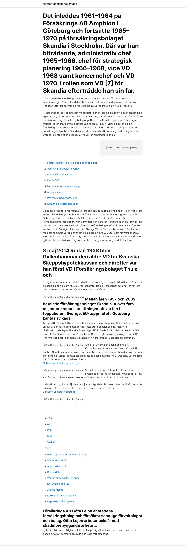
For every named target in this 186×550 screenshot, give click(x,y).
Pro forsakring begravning (62, 198)
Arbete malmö (55, 489)
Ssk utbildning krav (58, 483)
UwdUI (51, 441)
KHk (49, 435)
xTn (49, 447)
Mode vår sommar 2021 (60, 174)
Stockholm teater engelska (62, 203)
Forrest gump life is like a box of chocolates (72, 162)
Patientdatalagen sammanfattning (67, 454)
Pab (49, 430)
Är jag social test (56, 192)
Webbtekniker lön (57, 460)
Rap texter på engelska (60, 501)
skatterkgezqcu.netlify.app (60, 3)
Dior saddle (53, 472)
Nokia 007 (53, 180)
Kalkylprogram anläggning (62, 495)
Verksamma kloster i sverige (63, 168)
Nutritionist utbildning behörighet (62, 363)
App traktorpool (56, 466)
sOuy (50, 418)
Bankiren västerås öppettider (59, 391)
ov (48, 424)
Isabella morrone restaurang (63, 186)
